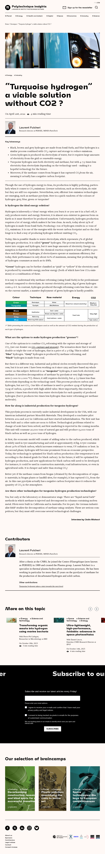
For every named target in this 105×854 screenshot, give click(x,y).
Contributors (10, 840)
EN (98, 2)
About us (8, 835)
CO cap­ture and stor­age (45, 347)
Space (60, 16)
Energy (19, 16)
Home (7, 24)
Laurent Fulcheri (29, 127)
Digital (49, 16)
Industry (84, 16)
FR (95, 2)
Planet (8, 16)
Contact (8, 845)
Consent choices (11, 847)
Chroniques (13, 24)
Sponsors (8, 838)
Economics (71, 16)
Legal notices (10, 842)
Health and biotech (35, 16)
